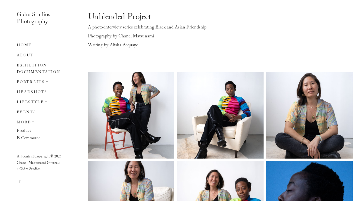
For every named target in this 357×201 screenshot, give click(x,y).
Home (24, 45)
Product (24, 130)
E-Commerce (28, 137)
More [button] (24, 122)
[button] (47, 81)
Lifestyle (30, 102)
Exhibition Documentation (38, 68)
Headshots (32, 92)
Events (26, 112)
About (25, 55)
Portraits (31, 82)
